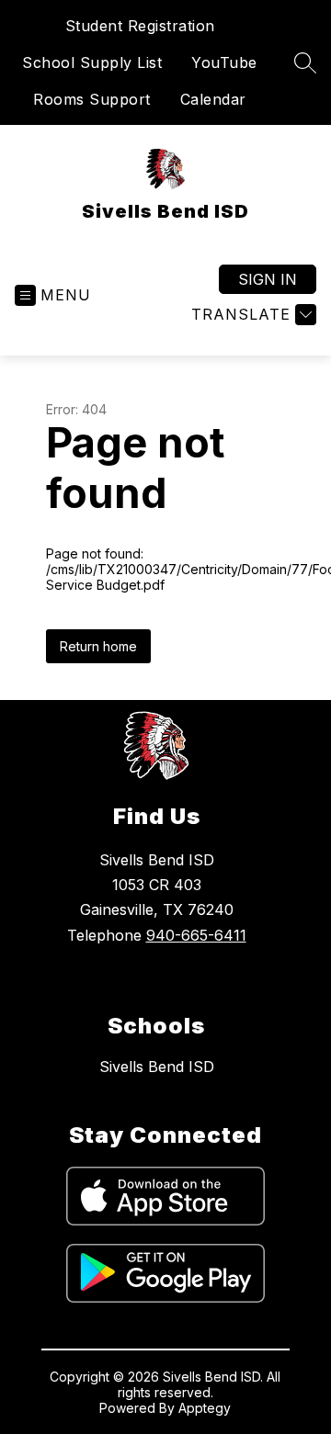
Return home (98, 646)
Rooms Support (92, 99)
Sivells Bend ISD (156, 1066)
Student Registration (140, 26)
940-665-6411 (196, 935)
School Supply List (92, 62)
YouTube (224, 62)
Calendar (213, 99)
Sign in (267, 279)
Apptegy (204, 1408)
